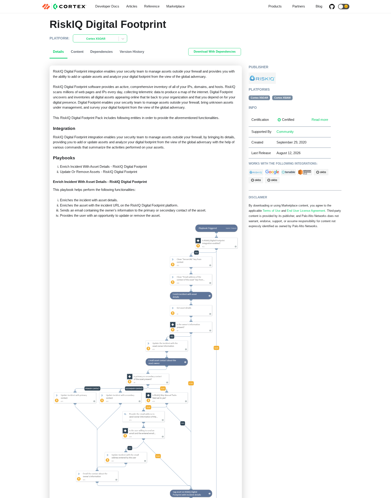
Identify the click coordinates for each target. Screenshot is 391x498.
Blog (319, 6)
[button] (343, 6)
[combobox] (75, 38)
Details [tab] (58, 51)
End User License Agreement (306, 210)
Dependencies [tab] (101, 51)
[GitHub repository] (332, 6)
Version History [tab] (132, 51)
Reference (152, 6)
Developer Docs (107, 6)
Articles (131, 6)
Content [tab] (77, 51)
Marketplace (175, 6)
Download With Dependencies (215, 51)
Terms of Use (271, 210)
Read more (320, 119)
